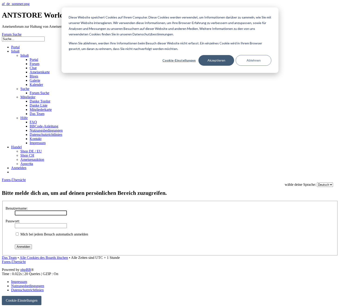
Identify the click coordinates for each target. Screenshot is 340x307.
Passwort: (13, 221)
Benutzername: (17, 208)
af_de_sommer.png (16, 4)
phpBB (25, 270)
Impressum (19, 282)
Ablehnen (254, 60)
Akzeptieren (216, 60)
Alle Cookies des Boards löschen (44, 258)
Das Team (9, 258)
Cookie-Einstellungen (179, 60)
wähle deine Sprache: (300, 184)
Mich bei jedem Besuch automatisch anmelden (53, 234)
